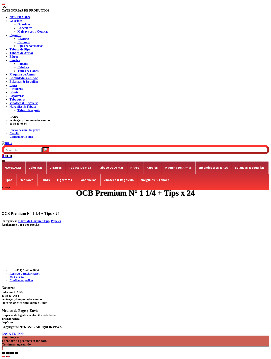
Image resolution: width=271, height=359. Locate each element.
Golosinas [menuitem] (16, 20)
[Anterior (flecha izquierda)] (3, 356)
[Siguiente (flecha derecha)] (8, 356)
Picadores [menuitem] (16, 88)
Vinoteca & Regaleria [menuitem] (24, 103)
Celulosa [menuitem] (23, 67)
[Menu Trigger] (3, 4)
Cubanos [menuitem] (23, 42)
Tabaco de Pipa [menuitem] (20, 49)
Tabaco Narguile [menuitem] (28, 110)
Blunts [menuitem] (14, 92)
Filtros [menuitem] (14, 56)
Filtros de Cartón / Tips (33, 221)
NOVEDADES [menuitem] (20, 17)
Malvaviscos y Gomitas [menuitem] (32, 31)
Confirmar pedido (21, 280)
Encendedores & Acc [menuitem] (24, 78)
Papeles (56, 221)
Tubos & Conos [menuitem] (27, 71)
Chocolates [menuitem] (24, 28)
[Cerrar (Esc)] (16, 353)
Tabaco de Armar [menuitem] (21, 53)
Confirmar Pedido (21, 136)
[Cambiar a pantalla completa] (8, 353)
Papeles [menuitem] (15, 60)
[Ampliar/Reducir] (3, 353)
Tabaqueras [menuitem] (18, 99)
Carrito (14, 133)
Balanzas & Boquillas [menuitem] (24, 81)
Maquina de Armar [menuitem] (23, 74)
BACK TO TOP (13, 333)
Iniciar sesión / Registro (25, 130)
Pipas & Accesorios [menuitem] (30, 45)
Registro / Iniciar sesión (25, 273)
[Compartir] (12, 353)
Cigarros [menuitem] (15, 35)
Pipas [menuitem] (13, 85)
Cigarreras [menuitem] (17, 96)
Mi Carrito (17, 277)
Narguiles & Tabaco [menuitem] (23, 106)
